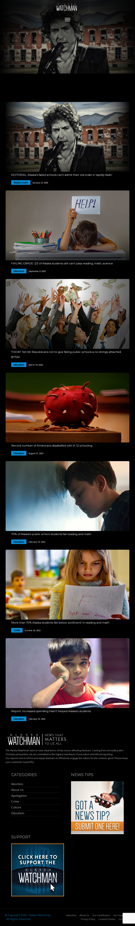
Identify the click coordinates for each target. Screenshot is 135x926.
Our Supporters (121, 915)
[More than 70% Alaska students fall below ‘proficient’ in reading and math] (67, 618)
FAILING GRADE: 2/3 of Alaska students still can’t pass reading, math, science (62, 263)
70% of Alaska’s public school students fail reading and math (51, 534)
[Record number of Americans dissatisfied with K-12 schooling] (67, 441)
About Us (84, 915)
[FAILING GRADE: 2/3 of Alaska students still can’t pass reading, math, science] (67, 259)
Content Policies (106, 919)
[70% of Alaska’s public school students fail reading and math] (67, 530)
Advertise (71, 915)
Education (19, 271)
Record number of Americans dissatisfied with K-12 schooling (51, 445)
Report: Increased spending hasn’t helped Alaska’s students (51, 711)
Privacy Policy (88, 919)
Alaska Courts (21, 182)
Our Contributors (101, 915)
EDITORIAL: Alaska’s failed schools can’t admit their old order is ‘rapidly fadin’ (61, 175)
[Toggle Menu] (67, 19)
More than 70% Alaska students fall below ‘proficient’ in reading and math (60, 622)
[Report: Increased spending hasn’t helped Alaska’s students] (67, 707)
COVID (17, 630)
